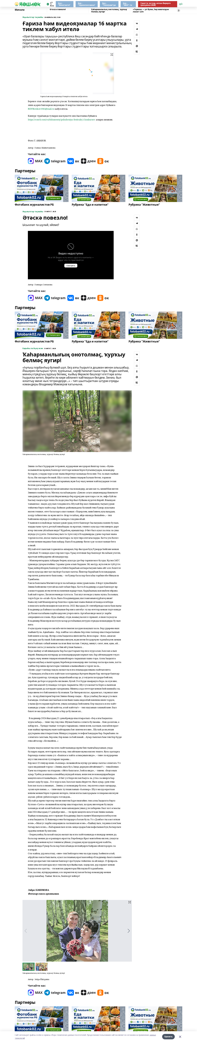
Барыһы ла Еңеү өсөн (33, 348)
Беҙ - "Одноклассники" (86, 4)
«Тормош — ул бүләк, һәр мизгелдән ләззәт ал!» (151, 10)
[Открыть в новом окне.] (35, 161)
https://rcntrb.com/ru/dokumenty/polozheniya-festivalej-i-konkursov (61, 119)
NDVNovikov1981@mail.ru (41, 108)
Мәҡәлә (19, 9)
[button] (129, 931)
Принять (168, 1036)
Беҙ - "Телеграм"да (109, 4)
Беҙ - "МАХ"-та (127, 4)
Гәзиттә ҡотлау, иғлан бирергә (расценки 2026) (155, 4)
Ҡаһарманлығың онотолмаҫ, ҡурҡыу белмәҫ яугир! (109, 10)
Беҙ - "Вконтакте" (64, 4)
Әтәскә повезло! (58, 9)
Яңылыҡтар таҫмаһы (33, 17)
